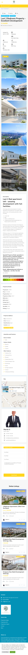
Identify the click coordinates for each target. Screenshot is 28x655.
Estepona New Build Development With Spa (13, 573)
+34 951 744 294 (9, 433)
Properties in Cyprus (5, 624)
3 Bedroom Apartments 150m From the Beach (14, 507)
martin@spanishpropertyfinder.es (12, 438)
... (19, 546)
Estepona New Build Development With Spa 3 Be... (13, 540)
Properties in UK (4, 622)
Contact (2, 626)
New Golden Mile (11, 536)
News (2, 628)
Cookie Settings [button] (5, 652)
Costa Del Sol (5, 25)
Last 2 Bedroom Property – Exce (16, 387)
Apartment (6, 8)
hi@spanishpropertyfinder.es (15, 269)
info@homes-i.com (6, 601)
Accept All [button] (13, 652)
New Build (4, 15)
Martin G (7, 429)
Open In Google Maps (8, 327)
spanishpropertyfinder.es (11, 440)
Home (2, 8)
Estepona (10, 25)
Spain (11, 323)
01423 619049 (6, 599)
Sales (7, 15)
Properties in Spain (5, 620)
